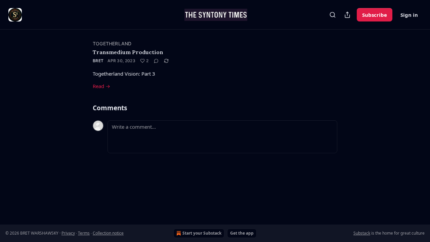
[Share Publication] (347, 15)
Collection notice (108, 233)
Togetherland (112, 43)
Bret (98, 60)
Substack (361, 233)
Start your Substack (201, 233)
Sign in (409, 14)
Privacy (68, 233)
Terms (84, 233)
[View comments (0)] (156, 61)
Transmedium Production (128, 52)
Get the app (242, 233)
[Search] (332, 15)
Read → (101, 86)
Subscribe (374, 14)
